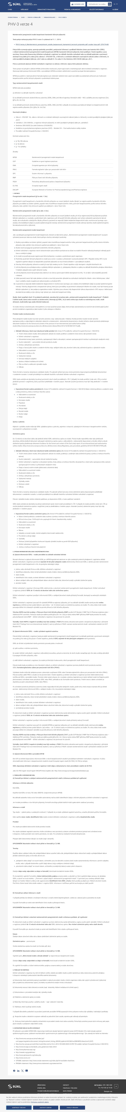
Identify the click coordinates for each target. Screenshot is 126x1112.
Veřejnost (24, 9)
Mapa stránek (67, 1091)
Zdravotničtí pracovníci (46, 9)
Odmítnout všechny (19, 1107)
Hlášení (115, 9)
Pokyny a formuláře (34, 17)
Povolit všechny (72, 1107)
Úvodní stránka (13, 17)
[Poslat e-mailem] (26, 1070)
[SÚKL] (14, 1091)
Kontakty (66, 1085)
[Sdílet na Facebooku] (14, 1070)
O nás (10, 9)
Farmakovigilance (49, 17)
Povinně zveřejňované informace (48, 1091)
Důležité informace (96, 9)
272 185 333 (107, 1085)
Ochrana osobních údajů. (40, 1102)
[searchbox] (99, 4)
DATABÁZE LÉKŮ (79, 4)
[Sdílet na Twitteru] (22, 1070)
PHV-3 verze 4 (62, 17)
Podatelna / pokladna (70, 1088)
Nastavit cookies (45, 1107)
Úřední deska (41, 1085)
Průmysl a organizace (72, 9)
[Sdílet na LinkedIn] (18, 1070)
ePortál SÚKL (41, 1088)
